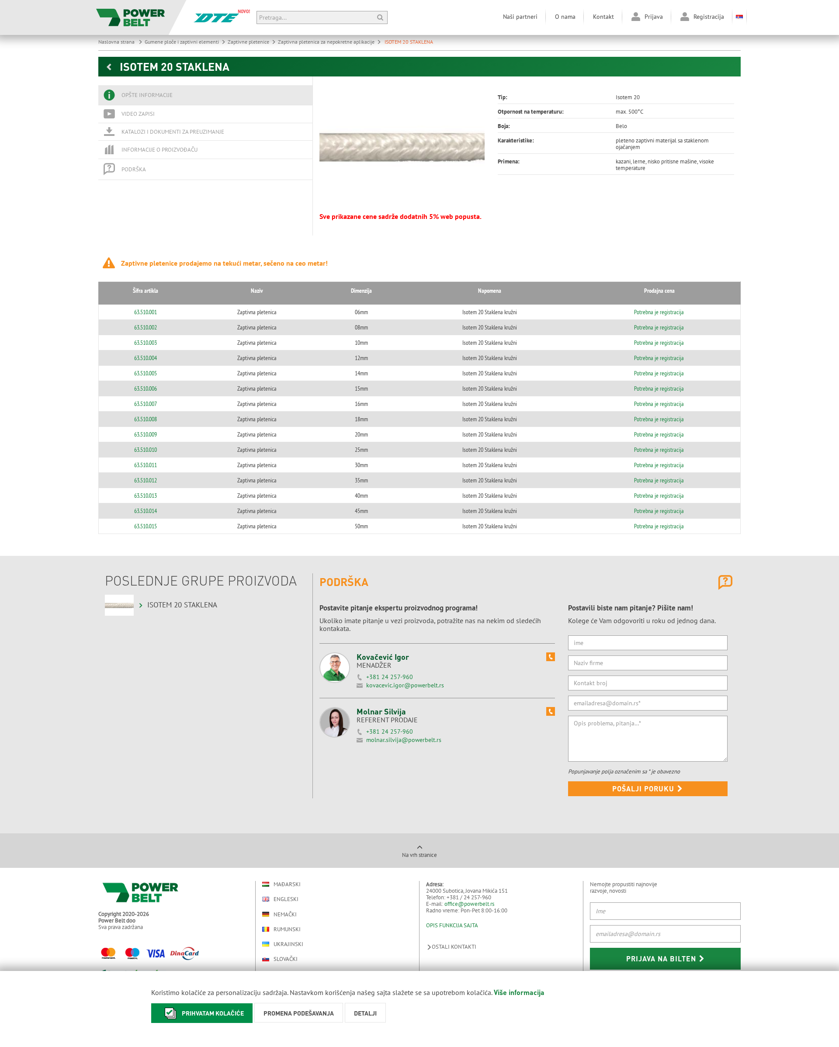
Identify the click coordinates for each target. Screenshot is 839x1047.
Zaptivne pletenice (248, 41)
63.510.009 (145, 434)
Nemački (285, 914)
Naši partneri (520, 17)
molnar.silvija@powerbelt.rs (403, 740)
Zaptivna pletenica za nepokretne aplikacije (326, 41)
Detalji (365, 1013)
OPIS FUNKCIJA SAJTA (452, 925)
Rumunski (287, 929)
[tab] (205, 95)
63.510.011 (145, 465)
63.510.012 (145, 480)
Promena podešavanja (298, 1013)
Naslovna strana (117, 41)
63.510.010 (145, 450)
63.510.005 (145, 373)
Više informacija (519, 992)
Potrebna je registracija (659, 312)
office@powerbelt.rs (469, 904)
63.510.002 (145, 327)
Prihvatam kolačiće (213, 1013)
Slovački (286, 959)
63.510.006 (145, 388)
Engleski (286, 899)
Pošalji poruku (644, 788)
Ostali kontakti (454, 946)
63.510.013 (145, 495)
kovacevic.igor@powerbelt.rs (405, 685)
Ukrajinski (288, 944)
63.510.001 (145, 312)
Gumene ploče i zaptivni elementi (182, 41)
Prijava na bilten (662, 958)
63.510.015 (145, 526)
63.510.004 (145, 358)
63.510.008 (145, 419)
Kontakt (603, 17)
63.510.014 (145, 511)
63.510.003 (145, 343)
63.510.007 (145, 404)
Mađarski (287, 884)
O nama (565, 17)
